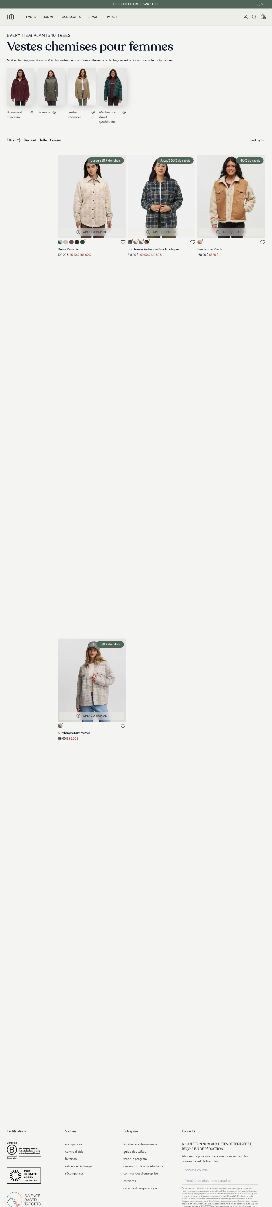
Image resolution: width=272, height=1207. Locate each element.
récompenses (74, 1173)
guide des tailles (134, 1151)
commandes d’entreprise (140, 1173)
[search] (254, 16)
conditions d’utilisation (210, 1203)
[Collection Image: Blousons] (51, 87)
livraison (71, 1159)
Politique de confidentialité (237, 1203)
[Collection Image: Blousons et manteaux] (20, 87)
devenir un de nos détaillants (143, 1166)
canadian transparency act (141, 1188)
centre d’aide (74, 1151)
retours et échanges (78, 1166)
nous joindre (73, 1144)
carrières (129, 1181)
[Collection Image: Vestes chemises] (82, 87)
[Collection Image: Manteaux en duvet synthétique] (113, 87)
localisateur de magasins (140, 1144)
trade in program (135, 1159)
